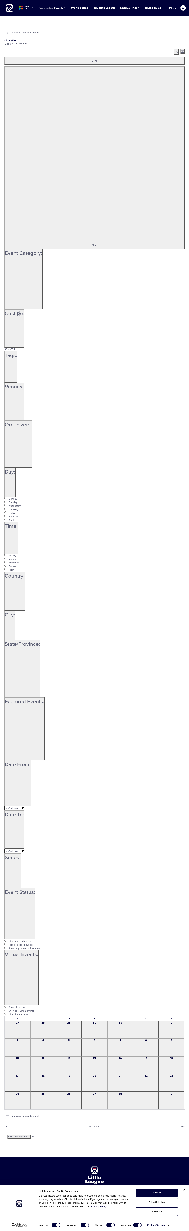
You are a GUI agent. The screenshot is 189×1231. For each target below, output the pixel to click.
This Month (94, 1126)
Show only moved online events (25, 948)
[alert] (94, 32)
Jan (6, 1126)
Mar (183, 1126)
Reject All (157, 1211)
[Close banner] (184, 1190)
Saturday (13, 516)
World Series (79, 8)
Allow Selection (157, 1202)
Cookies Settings (156, 1225)
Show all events (17, 1007)
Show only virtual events (21, 1010)
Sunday (12, 520)
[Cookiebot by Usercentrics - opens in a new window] (19, 1225)
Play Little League (104, 8)
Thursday (13, 509)
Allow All (156, 1192)
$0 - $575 (9, 349)
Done (94, 60)
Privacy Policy (99, 1206)
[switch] (85, 1225)
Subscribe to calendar (19, 1136)
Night (11, 569)
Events (7, 43)
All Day (12, 555)
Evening (13, 566)
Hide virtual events (18, 1014)
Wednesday (15, 505)
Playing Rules (152, 8)
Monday (13, 498)
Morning (13, 559)
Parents (58, 7)
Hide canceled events (20, 941)
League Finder (129, 8)
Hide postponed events (21, 944)
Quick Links (26, 8)
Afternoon (14, 562)
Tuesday (13, 502)
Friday (12, 513)
